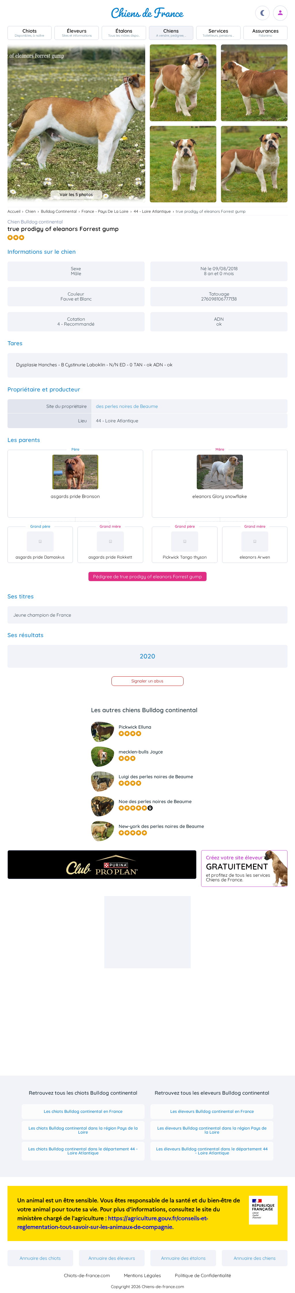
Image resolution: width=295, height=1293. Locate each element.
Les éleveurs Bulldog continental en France (212, 1111)
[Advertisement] (147, 932)
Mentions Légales (142, 1275)
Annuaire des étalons (183, 1258)
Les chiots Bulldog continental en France (83, 1111)
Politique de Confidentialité (203, 1275)
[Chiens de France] (147, 13)
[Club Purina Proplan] (102, 864)
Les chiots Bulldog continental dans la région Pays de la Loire (83, 1130)
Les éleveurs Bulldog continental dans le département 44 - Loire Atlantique (212, 1151)
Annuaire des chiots (40, 1258)
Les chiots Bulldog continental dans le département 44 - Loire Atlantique (83, 1151)
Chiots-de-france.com (87, 1275)
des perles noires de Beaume (127, 406)
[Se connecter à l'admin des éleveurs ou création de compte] (280, 13)
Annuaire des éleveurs (111, 1258)
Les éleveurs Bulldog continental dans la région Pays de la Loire (211, 1130)
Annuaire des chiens (255, 1258)
